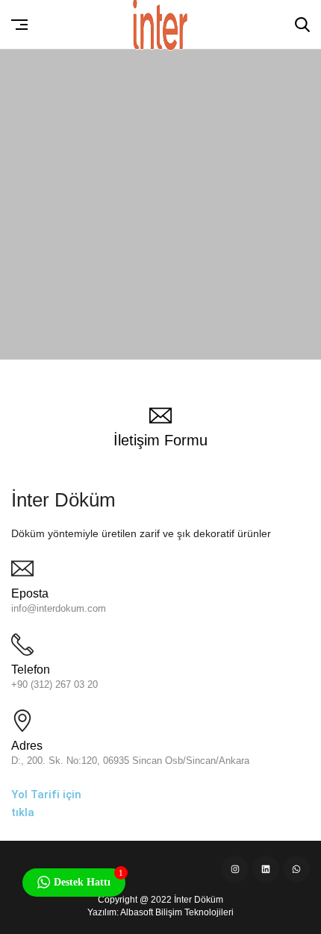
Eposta (30, 593)
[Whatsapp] (296, 869)
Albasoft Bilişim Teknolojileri (177, 912)
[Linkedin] (265, 869)
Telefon (30, 669)
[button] (20, 25)
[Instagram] (235, 869)
